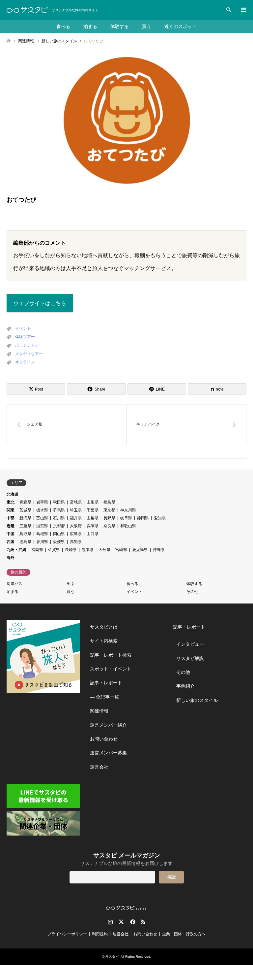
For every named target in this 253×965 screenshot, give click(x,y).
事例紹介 (185, 686)
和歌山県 (128, 526)
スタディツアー (29, 354)
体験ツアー (25, 336)
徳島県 (25, 541)
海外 (10, 557)
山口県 (92, 534)
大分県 (104, 549)
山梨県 (92, 518)
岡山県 (59, 534)
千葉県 (92, 510)
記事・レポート (106, 682)
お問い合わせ (104, 738)
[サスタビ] (27, 10)
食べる (63, 26)
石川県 (59, 518)
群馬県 (59, 510)
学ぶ (70, 583)
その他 (192, 591)
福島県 (109, 502)
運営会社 (99, 767)
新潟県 (25, 518)
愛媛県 (59, 541)
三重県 (25, 526)
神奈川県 (128, 510)
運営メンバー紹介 (108, 725)
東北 (10, 502)
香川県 (42, 541)
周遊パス (14, 583)
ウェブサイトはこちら (40, 303)
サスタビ (112, 956)
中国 (10, 534)
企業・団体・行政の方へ (184, 934)
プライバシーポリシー (67, 934)
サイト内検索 (104, 640)
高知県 (76, 541)
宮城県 (76, 502)
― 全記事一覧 (104, 697)
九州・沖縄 (16, 549)
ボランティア (27, 345)
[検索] (228, 10)
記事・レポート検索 (110, 655)
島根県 (42, 534)
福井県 (76, 518)
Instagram (110, 921)
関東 (10, 510)
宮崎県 (121, 549)
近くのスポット (180, 26)
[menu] (243, 10)
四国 (10, 541)
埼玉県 (76, 510)
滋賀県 (42, 526)
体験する (119, 26)
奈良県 (109, 526)
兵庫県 (92, 526)
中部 (10, 518)
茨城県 (25, 510)
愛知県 (160, 518)
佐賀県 (54, 549)
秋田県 (59, 502)
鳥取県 (25, 534)
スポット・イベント (110, 669)
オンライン (25, 362)
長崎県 (71, 549)
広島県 (76, 534)
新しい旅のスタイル (197, 700)
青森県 (25, 502)
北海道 (12, 494)
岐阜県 (126, 518)
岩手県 (42, 502)
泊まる (90, 26)
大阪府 (76, 526)
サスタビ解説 (190, 658)
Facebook (132, 921)
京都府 (59, 526)
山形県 (92, 502)
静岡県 (143, 518)
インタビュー (190, 644)
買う (146, 26)
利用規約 (100, 934)
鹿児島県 (140, 549)
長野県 (109, 518)
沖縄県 (159, 549)
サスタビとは (104, 627)
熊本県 (88, 549)
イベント (23, 328)
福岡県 (37, 549)
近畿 (10, 526)
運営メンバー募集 (108, 752)
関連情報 (99, 710)
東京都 (109, 510)
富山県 (42, 518)
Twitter (121, 921)
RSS (143, 921)
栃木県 (42, 510)
